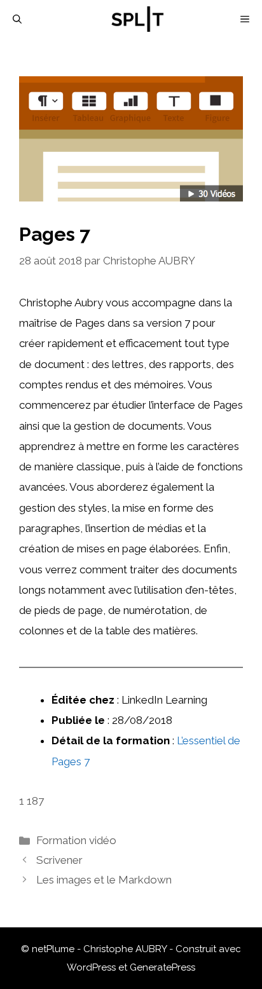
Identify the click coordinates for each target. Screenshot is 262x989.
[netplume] (137, 19)
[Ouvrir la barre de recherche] (17, 19)
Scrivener (59, 860)
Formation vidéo (76, 840)
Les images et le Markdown (104, 879)
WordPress (91, 967)
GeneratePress (162, 967)
